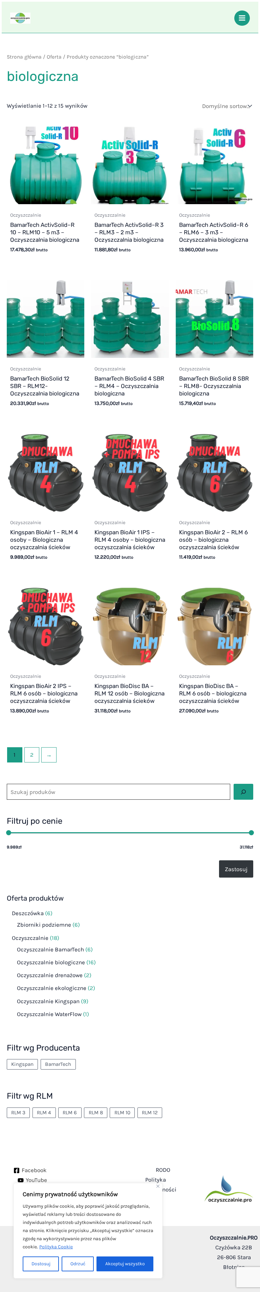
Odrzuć (77, 1264)
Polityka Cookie (56, 1247)
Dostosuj (40, 1264)
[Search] (243, 792)
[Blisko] (157, 1186)
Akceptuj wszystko (125, 1264)
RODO (163, 1169)
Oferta (54, 57)
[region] (88, 1230)
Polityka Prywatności (160, 1184)
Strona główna (24, 57)
